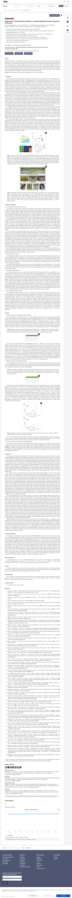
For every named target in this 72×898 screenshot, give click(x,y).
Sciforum (38, 857)
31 (44, 273)
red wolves (32, 72)
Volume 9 (13, 10)
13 (25, 105)
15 (9, 110)
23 (30, 238)
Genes (9, 10)
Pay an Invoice (5, 858)
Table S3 (29, 393)
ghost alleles (23, 72)
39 (5, 450)
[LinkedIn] (11, 767)
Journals (4, 10)
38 (9, 309)
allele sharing (13, 72)
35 (25, 296)
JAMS (38, 866)
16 (58, 110)
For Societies (22, 865)
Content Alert (28, 847)
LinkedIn (55, 857)
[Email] (6, 767)
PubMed (25, 610)
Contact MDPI (5, 862)
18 (5, 116)
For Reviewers (22, 858)
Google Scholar (40, 600)
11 (51, 103)
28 (43, 255)
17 (45, 112)
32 (16, 286)
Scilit (18, 595)
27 (13, 252)
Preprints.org (39, 860)
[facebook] (13, 767)
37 (22, 302)
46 (34, 520)
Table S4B (22, 438)
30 (56, 265)
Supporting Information (33, 232)
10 (27, 102)
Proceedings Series (41, 868)
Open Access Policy (6, 860)
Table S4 (46, 439)
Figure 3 (30, 386)
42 (10, 471)
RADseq (28, 72)
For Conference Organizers (25, 866)
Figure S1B (14, 346)
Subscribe (5, 882)
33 (42, 294)
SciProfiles (39, 863)
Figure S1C (12, 352)
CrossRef (14, 595)
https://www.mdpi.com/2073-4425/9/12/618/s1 (31, 535)
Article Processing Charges (8, 857)
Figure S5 (43, 481)
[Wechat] (16, 767)
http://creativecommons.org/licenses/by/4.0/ (41, 760)
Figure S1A (56, 326)
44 (39, 514)
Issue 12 (18, 10)
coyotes (18, 72)
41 (21, 467)
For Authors (22, 857)
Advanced (66, 6)
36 (27, 299)
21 (47, 218)
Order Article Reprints (54, 15)
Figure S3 (31, 397)
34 (43, 294)
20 (58, 120)
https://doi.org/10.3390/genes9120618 (23, 45)
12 (52, 103)
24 (41, 238)
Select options (6, 876)
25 (8, 239)
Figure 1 (7, 126)
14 (56, 106)
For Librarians (22, 862)
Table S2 (40, 301)
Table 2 (57, 364)
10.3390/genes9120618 (25, 10)
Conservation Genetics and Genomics (30, 50)
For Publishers (22, 863)
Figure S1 (31, 350)
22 (33, 233)
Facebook (56, 858)
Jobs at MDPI (5, 863)
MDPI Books (39, 858)
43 (43, 506)
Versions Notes (28, 53)
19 (6, 116)
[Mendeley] (20, 767)
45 (29, 517)
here (56, 796)
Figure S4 (10, 449)
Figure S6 (10, 488)
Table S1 (12, 217)
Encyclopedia (39, 865)
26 (42, 243)
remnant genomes (39, 72)
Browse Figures (19, 53)
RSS (23, 847)
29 (45, 258)
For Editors (22, 860)
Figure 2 (28, 127)
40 (9, 464)
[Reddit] (18, 767)
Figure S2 (20, 354)
